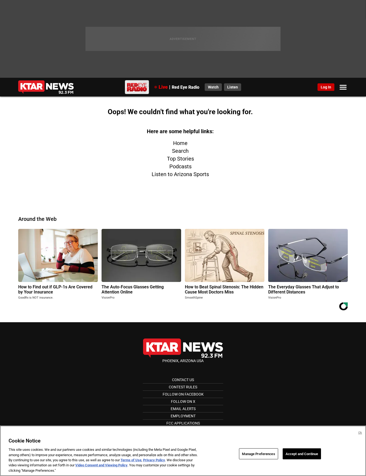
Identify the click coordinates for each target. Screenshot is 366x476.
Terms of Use (131, 460)
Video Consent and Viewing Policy (101, 465)
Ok (360, 432)
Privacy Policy (154, 460)
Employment (183, 416)
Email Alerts (183, 409)
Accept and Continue (302, 454)
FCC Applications (183, 423)
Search (180, 151)
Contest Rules (183, 387)
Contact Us (183, 380)
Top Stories (180, 158)
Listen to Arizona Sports (180, 174)
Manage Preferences (258, 454)
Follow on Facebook (183, 394)
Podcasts (180, 166)
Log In (326, 87)
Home (180, 143)
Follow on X (183, 401)
